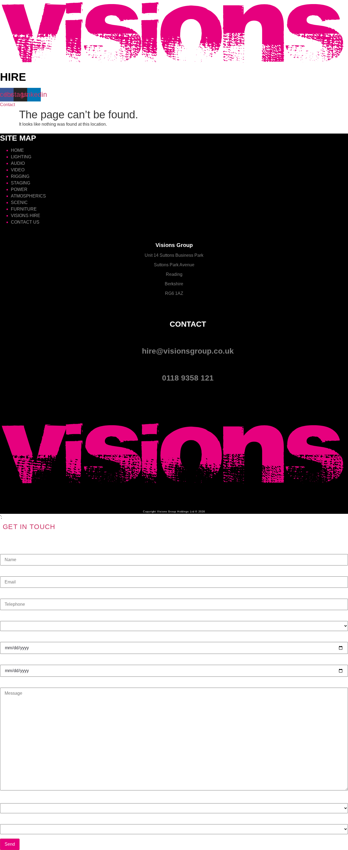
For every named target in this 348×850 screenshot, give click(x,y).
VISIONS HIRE (25, 215)
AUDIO (18, 163)
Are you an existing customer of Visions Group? (45, 820)
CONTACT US (25, 222)
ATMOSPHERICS (28, 196)
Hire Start (9, 638)
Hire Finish (10, 661)
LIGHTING (21, 156)
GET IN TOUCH (29, 526)
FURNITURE (24, 209)
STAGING (20, 183)
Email (5, 572)
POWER (19, 189)
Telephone (10, 594)
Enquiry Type (13, 617)
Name (6, 550)
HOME (17, 150)
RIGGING (20, 176)
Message (9, 683)
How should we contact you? (27, 799)
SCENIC (19, 202)
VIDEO (17, 170)
